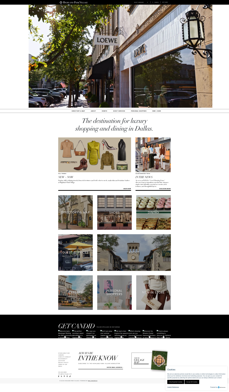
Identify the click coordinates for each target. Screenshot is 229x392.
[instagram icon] (68, 376)
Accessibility (62, 359)
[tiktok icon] (70, 376)
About (93, 111)
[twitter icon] (62, 376)
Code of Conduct (64, 357)
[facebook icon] (59, 376)
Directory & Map (78, 111)
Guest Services (119, 111)
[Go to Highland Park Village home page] (74, 2)
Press (60, 366)
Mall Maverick (93, 380)
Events (104, 111)
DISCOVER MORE (165, 188)
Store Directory (64, 353)
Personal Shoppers (139, 111)
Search (156, 2)
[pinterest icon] (65, 376)
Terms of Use (62, 364)
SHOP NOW (127, 188)
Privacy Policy (63, 362)
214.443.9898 (62, 372)
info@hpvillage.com (65, 374)
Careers (61, 355)
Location (61, 360)
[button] (141, 2)
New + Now (156, 111)
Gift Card (165, 2)
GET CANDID (76, 327)
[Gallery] (114, 57)
